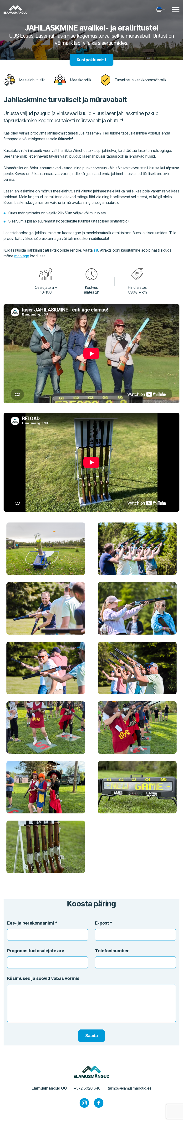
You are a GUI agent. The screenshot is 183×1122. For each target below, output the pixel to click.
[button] (161, 9)
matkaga (21, 255)
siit (96, 250)
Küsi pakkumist (91, 59)
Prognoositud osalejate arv (35, 950)
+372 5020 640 (87, 1088)
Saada (91, 1035)
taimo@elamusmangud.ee (130, 1088)
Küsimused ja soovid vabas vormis (43, 978)
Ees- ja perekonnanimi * (32, 923)
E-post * (103, 923)
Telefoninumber (112, 950)
